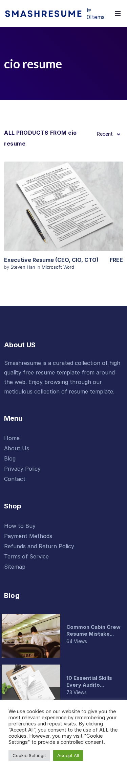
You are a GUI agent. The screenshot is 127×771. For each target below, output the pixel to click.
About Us (16, 448)
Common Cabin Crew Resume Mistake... (93, 630)
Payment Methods (28, 536)
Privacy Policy (22, 468)
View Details (64, 206)
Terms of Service (26, 556)
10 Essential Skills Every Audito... (89, 681)
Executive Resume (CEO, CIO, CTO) (51, 259)
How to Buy (20, 525)
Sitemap (14, 566)
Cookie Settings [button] (29, 755)
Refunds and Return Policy (39, 546)
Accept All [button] (68, 755)
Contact (14, 478)
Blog (10, 458)
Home (12, 438)
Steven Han (23, 267)
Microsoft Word (58, 267)
